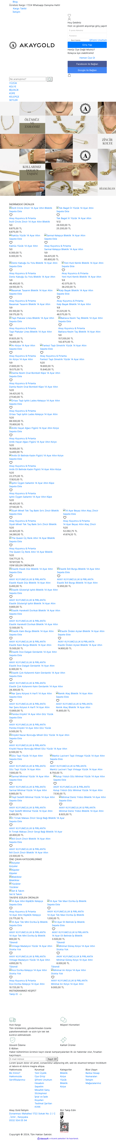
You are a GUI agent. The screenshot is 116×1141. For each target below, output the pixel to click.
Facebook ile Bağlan (87, 64)
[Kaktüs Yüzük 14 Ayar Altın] (24, 235)
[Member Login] (69, 18)
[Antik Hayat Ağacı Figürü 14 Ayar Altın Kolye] (34, 427)
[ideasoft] (43, 1138)
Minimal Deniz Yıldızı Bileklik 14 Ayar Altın (81, 811)
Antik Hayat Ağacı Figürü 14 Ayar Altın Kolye (33, 441)
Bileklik (64, 1073)
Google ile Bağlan (87, 70)
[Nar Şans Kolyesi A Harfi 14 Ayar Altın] (30, 693)
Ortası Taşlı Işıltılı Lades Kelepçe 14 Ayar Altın (33, 414)
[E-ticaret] (57, 1138)
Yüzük (63, 1079)
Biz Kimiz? (14, 1073)
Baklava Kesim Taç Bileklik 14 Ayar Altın (79, 331)
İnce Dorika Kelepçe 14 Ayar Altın (27, 984)
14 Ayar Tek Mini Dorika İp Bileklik (27, 935)
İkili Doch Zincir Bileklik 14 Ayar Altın (28, 852)
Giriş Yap (87, 44)
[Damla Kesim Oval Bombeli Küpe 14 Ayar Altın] (34, 372)
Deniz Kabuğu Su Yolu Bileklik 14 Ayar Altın (32, 276)
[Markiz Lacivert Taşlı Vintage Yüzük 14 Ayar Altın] (77, 755)
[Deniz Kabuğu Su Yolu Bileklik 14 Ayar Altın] (33, 262)
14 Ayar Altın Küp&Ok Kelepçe (25, 914)
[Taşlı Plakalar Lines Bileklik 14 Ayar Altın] (31, 317)
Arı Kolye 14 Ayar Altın (21, 359)
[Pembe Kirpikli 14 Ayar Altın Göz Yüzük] (31, 714)
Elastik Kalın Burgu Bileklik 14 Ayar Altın (30, 645)
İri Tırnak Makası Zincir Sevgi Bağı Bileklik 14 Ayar (35, 831)
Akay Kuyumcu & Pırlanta (22, 218)
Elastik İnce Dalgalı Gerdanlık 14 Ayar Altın (31, 665)
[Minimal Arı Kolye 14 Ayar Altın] (68, 970)
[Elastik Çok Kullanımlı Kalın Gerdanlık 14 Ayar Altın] (37, 672)
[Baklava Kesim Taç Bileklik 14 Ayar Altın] (80, 317)
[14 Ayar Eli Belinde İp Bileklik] (68, 921)
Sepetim (39, 1086)
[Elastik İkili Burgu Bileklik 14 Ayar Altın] (78, 568)
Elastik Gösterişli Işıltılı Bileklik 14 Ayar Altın (32, 603)
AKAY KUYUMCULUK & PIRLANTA (27, 579)
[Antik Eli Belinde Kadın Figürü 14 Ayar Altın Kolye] (36, 455)
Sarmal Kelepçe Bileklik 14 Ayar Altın (63, 249)
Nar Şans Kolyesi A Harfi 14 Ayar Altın (29, 707)
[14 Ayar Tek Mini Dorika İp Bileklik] (28, 921)
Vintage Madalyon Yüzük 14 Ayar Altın (29, 959)
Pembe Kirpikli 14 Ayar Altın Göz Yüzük (30, 728)
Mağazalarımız (93, 1083)
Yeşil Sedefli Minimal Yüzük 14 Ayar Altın (30, 811)
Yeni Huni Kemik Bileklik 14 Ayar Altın (81, 276)
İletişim (89, 1079)
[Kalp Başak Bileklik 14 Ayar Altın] (75, 290)
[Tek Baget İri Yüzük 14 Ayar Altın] (75, 207)
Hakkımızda (15, 1076)
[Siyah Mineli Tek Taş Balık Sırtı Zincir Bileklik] (34, 510)
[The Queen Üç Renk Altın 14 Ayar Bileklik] (32, 537)
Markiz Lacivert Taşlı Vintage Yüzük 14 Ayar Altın (76, 769)
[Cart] (69, 75)
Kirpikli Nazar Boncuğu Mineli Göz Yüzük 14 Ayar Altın (38, 748)
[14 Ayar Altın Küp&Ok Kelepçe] (26, 901)
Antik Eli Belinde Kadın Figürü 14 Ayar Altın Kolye (35, 469)
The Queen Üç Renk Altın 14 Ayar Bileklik (31, 551)
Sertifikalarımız (17, 1079)
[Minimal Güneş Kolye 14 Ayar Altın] (75, 945)
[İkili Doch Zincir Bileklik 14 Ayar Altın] (29, 838)
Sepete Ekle (15, 211)
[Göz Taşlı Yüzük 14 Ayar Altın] (26, 755)
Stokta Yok (15, 949)
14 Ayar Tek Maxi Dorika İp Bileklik (65, 914)
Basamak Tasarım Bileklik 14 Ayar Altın (29, 304)
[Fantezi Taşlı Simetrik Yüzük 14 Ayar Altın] (63, 345)
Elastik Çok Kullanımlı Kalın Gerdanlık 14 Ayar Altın (36, 686)
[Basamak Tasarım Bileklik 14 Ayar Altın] (30, 290)
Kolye (63, 1076)
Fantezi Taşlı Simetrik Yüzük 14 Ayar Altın (62, 359)
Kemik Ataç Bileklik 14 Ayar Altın (73, 707)
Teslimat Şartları (43, 1103)
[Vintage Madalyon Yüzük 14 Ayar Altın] (30, 945)
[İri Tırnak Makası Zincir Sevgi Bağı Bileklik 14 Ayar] (37, 817)
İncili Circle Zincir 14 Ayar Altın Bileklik (29, 221)
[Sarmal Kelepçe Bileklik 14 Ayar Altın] (64, 235)
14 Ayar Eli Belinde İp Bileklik (67, 935)
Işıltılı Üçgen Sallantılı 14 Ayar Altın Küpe (30, 496)
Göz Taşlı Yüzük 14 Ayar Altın (24, 769)
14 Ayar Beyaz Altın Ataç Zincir (79, 524)
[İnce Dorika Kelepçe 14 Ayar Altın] (28, 970)
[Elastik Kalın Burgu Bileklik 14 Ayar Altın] (31, 631)
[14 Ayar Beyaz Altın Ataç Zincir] (80, 510)
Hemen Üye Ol (87, 57)
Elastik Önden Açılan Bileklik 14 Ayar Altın (80, 645)
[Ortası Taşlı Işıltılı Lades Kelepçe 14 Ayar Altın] (34, 400)
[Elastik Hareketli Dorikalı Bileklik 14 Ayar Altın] (34, 610)
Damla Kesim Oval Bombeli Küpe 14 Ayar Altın (33, 386)
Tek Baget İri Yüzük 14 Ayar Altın (73, 218)
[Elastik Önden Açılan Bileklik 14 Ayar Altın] (81, 631)
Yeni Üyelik (41, 1073)
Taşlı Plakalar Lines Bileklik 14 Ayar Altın (30, 331)
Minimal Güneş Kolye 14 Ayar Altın (74, 959)
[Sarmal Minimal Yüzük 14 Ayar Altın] (29, 776)
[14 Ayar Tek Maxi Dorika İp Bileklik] (66, 901)
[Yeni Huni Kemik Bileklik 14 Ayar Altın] (82, 262)
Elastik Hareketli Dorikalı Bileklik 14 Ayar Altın (33, 624)
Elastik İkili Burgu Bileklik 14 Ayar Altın (77, 582)
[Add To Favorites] (11, 214)
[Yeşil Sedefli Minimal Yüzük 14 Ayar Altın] (32, 797)
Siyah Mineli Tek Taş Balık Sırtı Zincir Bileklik (33, 524)
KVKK (37, 1106)
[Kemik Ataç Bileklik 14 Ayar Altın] (74, 693)
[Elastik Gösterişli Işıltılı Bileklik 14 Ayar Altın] (33, 589)
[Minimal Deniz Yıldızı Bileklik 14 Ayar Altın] (82, 797)
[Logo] (32, 45)
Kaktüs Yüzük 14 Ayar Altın (23, 245)
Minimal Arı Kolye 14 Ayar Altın (67, 984)
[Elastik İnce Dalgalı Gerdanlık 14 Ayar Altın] (33, 651)
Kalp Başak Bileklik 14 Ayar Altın (74, 304)
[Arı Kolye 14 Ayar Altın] (22, 345)
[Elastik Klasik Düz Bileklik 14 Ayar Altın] (31, 568)
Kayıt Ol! (52, 1059)
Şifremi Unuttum (98, 40)
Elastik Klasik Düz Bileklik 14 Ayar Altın (30, 582)
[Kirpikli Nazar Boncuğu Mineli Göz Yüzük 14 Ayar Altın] (39, 734)
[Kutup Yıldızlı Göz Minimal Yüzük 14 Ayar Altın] (79, 776)
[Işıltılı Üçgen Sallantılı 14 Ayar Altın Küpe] (31, 482)
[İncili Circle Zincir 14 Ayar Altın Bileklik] (30, 207)
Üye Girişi (40, 1076)
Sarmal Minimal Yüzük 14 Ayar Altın (28, 790)
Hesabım (39, 1083)
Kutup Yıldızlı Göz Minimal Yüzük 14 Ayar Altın (78, 790)
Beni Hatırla (75, 40)
